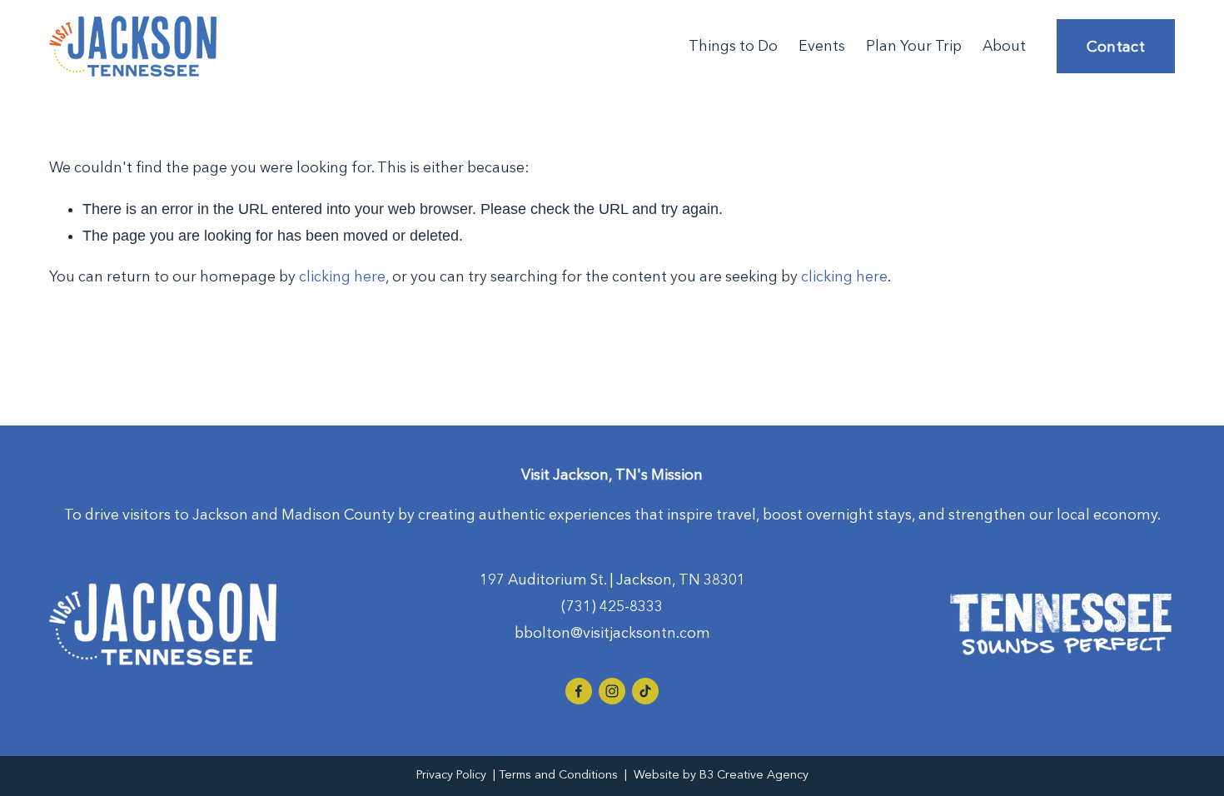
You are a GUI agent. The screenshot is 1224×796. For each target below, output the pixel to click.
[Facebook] (578, 691)
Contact (1116, 46)
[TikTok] (645, 691)
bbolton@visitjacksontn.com (612, 633)
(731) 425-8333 (612, 606)
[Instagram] (612, 691)
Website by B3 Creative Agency (721, 774)
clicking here (342, 276)
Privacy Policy (451, 774)
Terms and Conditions (558, 774)
